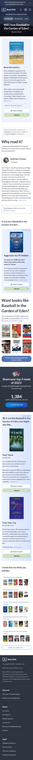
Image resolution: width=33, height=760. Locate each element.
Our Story (5, 711)
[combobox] (21, 10)
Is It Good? (9, 19)
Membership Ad (26, 230)
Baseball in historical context (12, 577)
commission (7, 132)
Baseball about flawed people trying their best (15, 618)
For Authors (6, 715)
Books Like (18, 19)
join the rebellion (11, 134)
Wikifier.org (18, 668)
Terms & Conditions (9, 751)
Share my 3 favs (17, 405)
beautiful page (14, 386)
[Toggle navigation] (29, 10)
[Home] (9, 9)
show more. (8, 101)
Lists (26, 19)
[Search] (21, 10)
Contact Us (6, 723)
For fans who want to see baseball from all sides (16, 603)
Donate (5, 730)
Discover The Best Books (11, 694)
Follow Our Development (11, 698)
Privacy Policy (7, 747)
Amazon (16, 115)
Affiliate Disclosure (9, 743)
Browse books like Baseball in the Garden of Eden (17, 359)
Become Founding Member (11, 726)
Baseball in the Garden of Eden (16, 14)
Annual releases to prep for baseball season (15, 632)
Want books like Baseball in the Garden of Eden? (15, 305)
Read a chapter (18, 110)
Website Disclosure (9, 755)
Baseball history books (10, 590)
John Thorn (17, 32)
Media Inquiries (7, 719)
